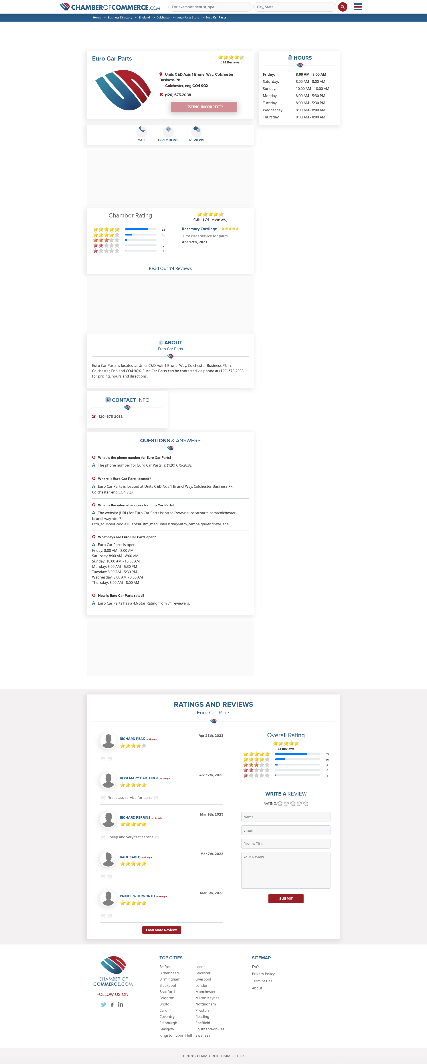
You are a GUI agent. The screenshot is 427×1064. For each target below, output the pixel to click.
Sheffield (202, 1022)
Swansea (202, 1035)
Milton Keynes (207, 997)
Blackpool (167, 985)
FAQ (255, 966)
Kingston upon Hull (175, 1035)
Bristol (164, 1004)
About (257, 988)
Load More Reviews (161, 929)
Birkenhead (169, 973)
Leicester (203, 973)
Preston (202, 1010)
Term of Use (262, 981)
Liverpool (203, 979)
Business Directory (120, 17)
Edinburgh (168, 1022)
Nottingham (205, 1004)
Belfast (165, 966)
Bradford (167, 991)
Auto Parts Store (188, 17)
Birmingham (169, 979)
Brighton (166, 997)
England (144, 17)
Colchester (164, 17)
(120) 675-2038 (178, 94)
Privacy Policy (263, 973)
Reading (202, 1016)
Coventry (167, 1016)
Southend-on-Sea (210, 1029)
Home (97, 17)
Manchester (205, 991)
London (201, 985)
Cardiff (165, 1010)
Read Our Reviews (170, 268)
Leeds (200, 966)
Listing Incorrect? (204, 106)
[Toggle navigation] (358, 6)
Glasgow (166, 1029)
